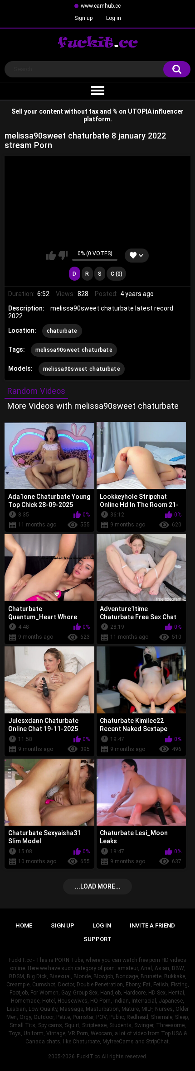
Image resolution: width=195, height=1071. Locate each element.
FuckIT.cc (88, 1056)
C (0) (116, 274)
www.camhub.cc (101, 6)
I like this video (51, 255)
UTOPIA (139, 111)
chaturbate (62, 331)
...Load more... (98, 886)
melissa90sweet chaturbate (74, 350)
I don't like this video (63, 255)
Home (23, 925)
